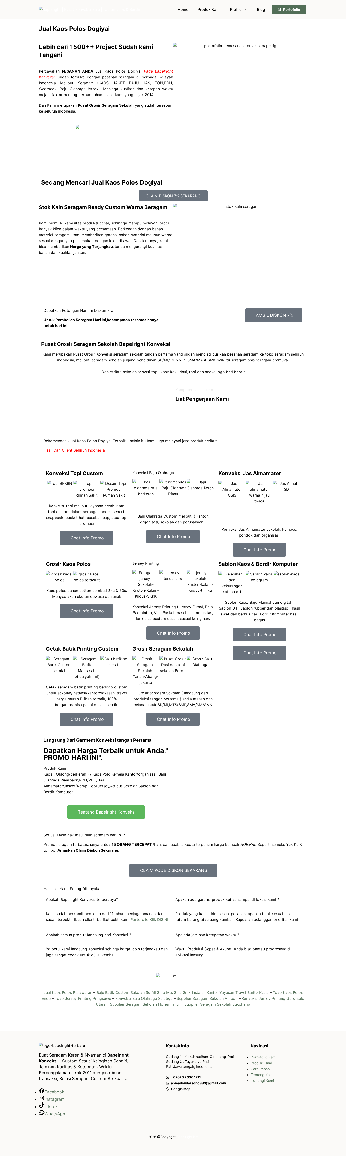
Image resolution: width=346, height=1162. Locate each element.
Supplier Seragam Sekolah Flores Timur (145, 1004)
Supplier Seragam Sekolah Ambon (207, 998)
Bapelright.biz (187, 1137)
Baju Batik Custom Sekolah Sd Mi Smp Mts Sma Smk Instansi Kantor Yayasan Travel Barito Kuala (183, 992)
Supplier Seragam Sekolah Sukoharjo (217, 1004)
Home (183, 9)
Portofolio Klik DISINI (148, 919)
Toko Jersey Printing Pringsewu (83, 998)
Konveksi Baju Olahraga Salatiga (144, 998)
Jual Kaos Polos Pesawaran (68, 992)
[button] (50, 489)
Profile (235, 9)
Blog (261, 9)
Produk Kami (209, 9)
